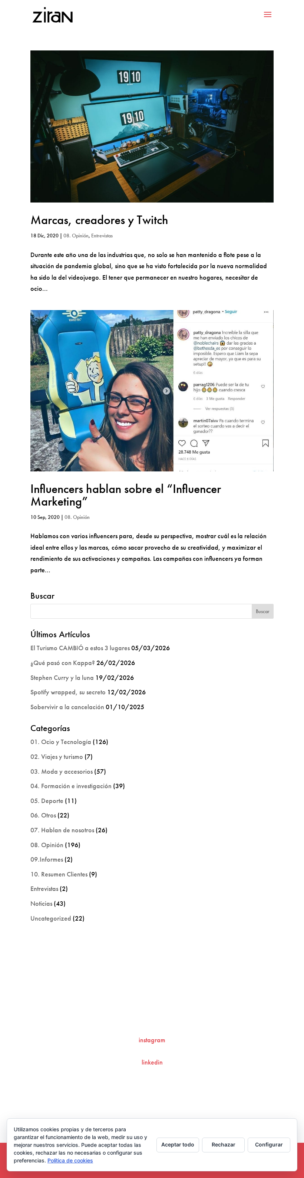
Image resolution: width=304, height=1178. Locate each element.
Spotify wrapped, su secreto (68, 692)
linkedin (152, 1062)
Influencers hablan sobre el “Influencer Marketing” (125, 495)
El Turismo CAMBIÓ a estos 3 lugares (80, 648)
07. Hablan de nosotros (62, 830)
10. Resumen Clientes (58, 874)
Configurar (269, 1144)
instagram (152, 1040)
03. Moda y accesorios (61, 771)
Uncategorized (50, 918)
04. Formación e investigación (71, 786)
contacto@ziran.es (152, 1015)
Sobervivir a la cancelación (67, 706)
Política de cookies (70, 1160)
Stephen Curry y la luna (62, 677)
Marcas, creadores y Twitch (99, 220)
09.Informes (46, 859)
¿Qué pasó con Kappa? (62, 662)
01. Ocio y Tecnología (60, 741)
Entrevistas (102, 235)
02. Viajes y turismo (56, 756)
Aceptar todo (177, 1144)
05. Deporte (46, 800)
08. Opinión (76, 235)
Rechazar (223, 1144)
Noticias (41, 903)
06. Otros (43, 815)
